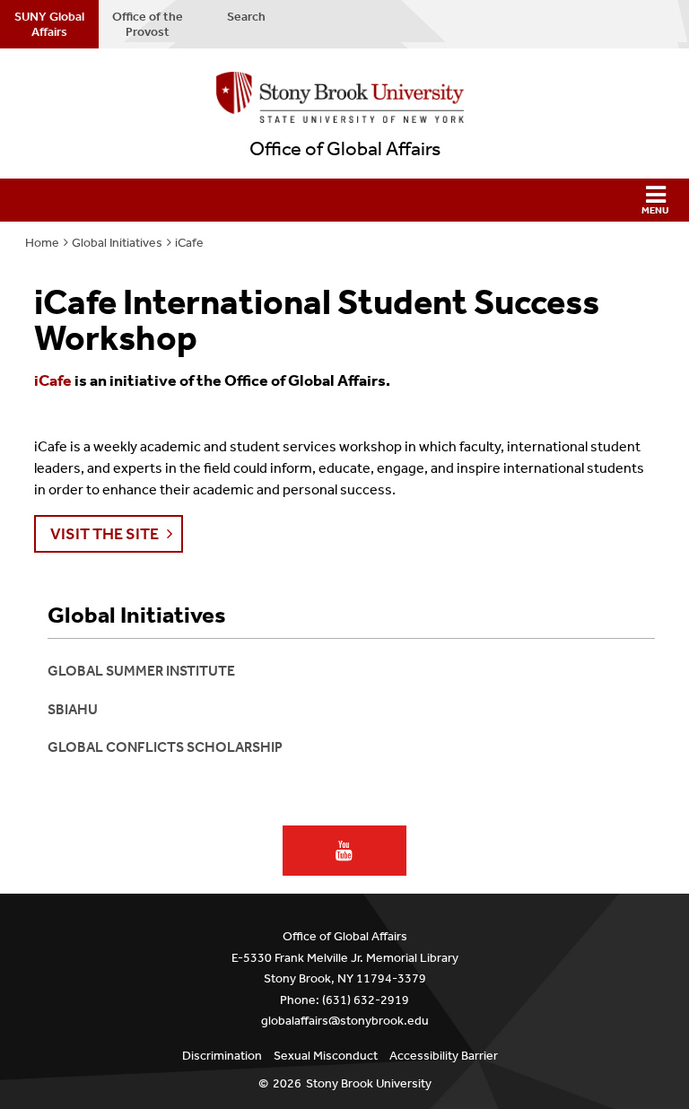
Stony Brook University (369, 1083)
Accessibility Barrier (443, 1055)
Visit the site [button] (104, 534)
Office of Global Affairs (344, 149)
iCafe (189, 242)
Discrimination (222, 1055)
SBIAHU (73, 709)
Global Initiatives (117, 242)
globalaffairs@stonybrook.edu (345, 1020)
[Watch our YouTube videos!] (344, 850)
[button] (344, 200)
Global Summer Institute (141, 670)
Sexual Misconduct (326, 1055)
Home (42, 242)
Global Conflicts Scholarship (165, 746)
